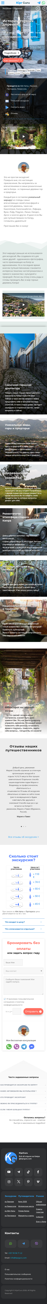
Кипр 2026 (22, 1202)
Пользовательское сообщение (18, 1274)
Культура (21, 70)
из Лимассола (10, 1206)
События (39, 1217)
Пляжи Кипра (23, 1211)
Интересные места (26, 1206)
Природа (31, 70)
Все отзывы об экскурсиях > (23, 836)
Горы (38, 70)
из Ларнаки (9, 1202)
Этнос (17, 73)
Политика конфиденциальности (18, 1279)
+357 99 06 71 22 (15, 1253)
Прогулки (26, 73)
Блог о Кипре (41, 1222)
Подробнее (10, 52)
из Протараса (10, 1216)
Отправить (31, 1011)
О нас (7, 1269)
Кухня (11, 73)
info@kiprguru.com (18, 1258)
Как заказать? (11, 60)
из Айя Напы (10, 1211)
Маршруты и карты (26, 1216)
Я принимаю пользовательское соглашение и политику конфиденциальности (19, 1002)
